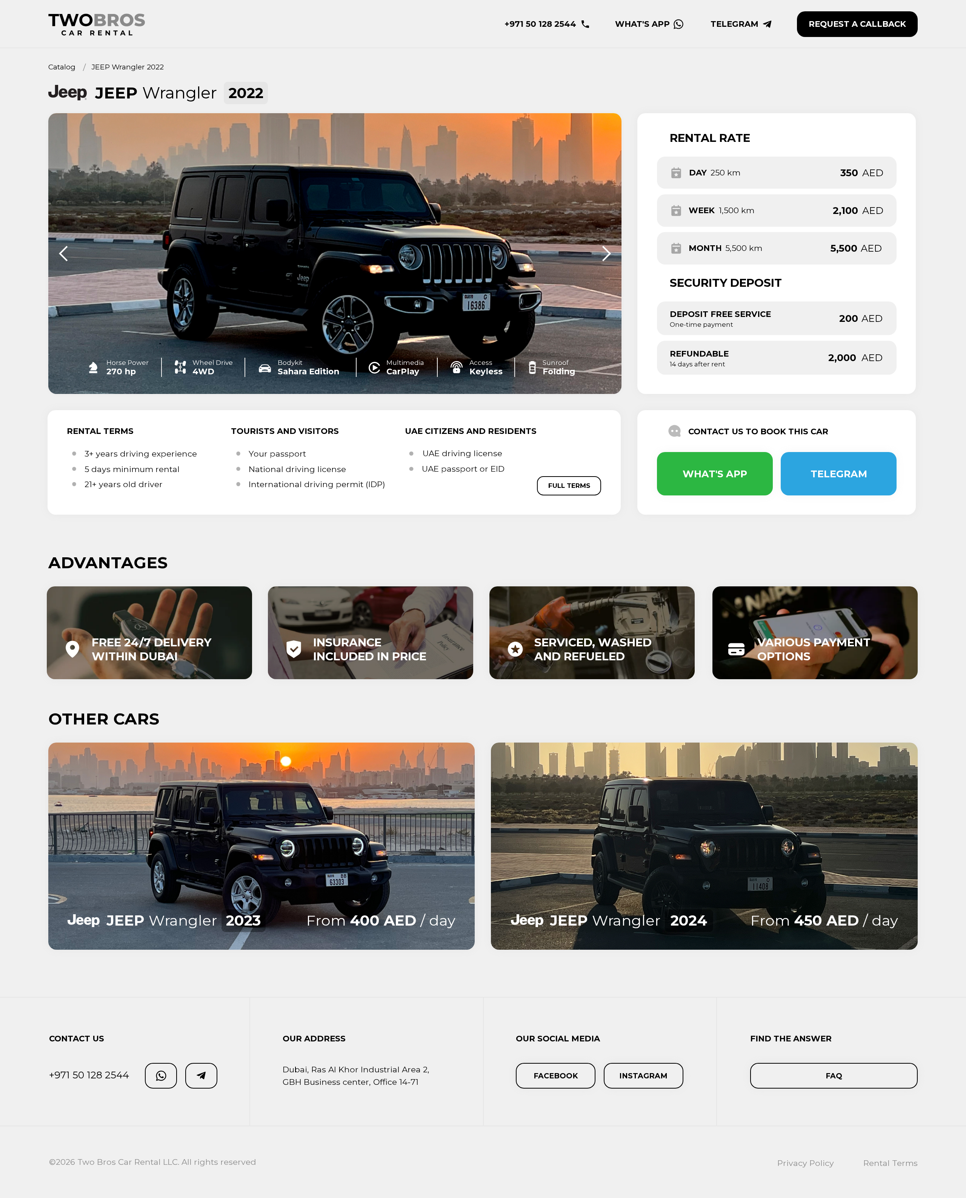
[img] (261, 846)
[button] (857, 24)
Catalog (61, 66)
